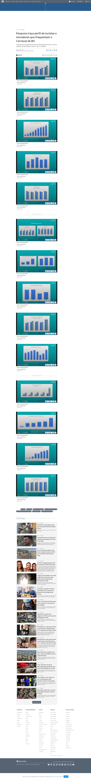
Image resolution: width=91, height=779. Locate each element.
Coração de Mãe (53, 737)
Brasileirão (19, 714)
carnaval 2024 (23, 509)
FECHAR (66, 776)
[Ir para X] (79, 1)
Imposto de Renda (42, 734)
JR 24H (29, 1)
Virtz (26, 741)
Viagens (27, 739)
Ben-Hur (51, 726)
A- (21, 55)
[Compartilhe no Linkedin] (50, 50)
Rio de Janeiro (41, 743)
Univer (67, 743)
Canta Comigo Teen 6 (54, 732)
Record (32, 1)
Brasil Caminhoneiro (53, 730)
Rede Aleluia (68, 737)
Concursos (41, 722)
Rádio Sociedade (69, 726)
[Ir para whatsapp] (70, 764)
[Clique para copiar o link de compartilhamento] (56, 50)
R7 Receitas (28, 735)
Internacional (41, 735)
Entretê (21, 1)
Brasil (40, 714)
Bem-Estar (27, 714)
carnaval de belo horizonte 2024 (38, 509)
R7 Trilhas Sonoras (69, 724)
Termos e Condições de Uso (35, 764)
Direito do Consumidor (43, 724)
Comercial (67, 716)
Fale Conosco (22, 764)
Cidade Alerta (52, 735)
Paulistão (18, 726)
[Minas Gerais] (45, 7)
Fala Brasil (52, 743)
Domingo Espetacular (54, 739)
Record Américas (69, 728)
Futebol (18, 720)
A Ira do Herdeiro (53, 714)
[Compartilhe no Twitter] (47, 50)
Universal (67, 745)
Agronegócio (41, 712)
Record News (38, 1)
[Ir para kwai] (57, 764)
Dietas (27, 720)
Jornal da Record (53, 747)
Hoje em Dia (52, 745)
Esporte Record (53, 741)
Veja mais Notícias (36, 702)
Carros (40, 718)
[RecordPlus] (72, 1)
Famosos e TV (28, 724)
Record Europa (68, 732)
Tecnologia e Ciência (42, 749)
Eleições (17, 1)
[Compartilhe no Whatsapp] (52, 50)
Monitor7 (40, 739)
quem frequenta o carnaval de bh (47, 511)
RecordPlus (68, 722)
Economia (40, 726)
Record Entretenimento (70, 730)
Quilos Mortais (52, 751)
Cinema (27, 718)
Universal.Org (68, 747)
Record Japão (68, 734)
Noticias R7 (17, 29)
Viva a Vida (27, 743)
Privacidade (28, 764)
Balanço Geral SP (53, 724)
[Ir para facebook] (77, 1)
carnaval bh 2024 (29, 509)
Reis (51, 753)
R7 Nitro (27, 734)
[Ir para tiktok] (65, 764)
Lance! (18, 722)
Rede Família (68, 739)
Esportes (25, 1)
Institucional (70, 710)
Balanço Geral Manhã (54, 722)
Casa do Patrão (53, 734)
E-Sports (18, 716)
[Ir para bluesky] (49, 764)
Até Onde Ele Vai (53, 720)
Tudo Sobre (41, 751)
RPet (26, 737)
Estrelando (27, 722)
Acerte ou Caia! (53, 712)
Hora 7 (40, 732)
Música (27, 732)
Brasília (13, 1)
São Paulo (41, 745)
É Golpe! (40, 730)
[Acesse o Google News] (54, 50)
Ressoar (67, 741)
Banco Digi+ (68, 712)
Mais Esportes (19, 724)
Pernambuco (41, 741)
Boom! (51, 728)
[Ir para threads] (59, 764)
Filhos (27, 726)
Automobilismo (19, 712)
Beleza (27, 712)
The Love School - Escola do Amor (56, 755)
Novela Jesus (52, 749)
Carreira (67, 714)
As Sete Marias (53, 718)
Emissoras (67, 718)
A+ (19, 55)
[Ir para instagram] (80, 1)
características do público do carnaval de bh (24, 511)
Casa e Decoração (29, 716)
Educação (40, 728)
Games (27, 728)
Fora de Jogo (19, 718)
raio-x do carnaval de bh (36, 511)
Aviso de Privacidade (59, 776)
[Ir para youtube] (73, 764)
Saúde (40, 747)
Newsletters (68, 720)
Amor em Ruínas (53, 716)
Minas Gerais (22, 29)
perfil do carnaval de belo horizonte (51, 509)
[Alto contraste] (17, 55)
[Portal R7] (3, 1)
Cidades (40, 720)
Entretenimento (30, 710)
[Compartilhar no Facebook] (48, 50)
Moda (27, 730)
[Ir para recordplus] (62, 764)
